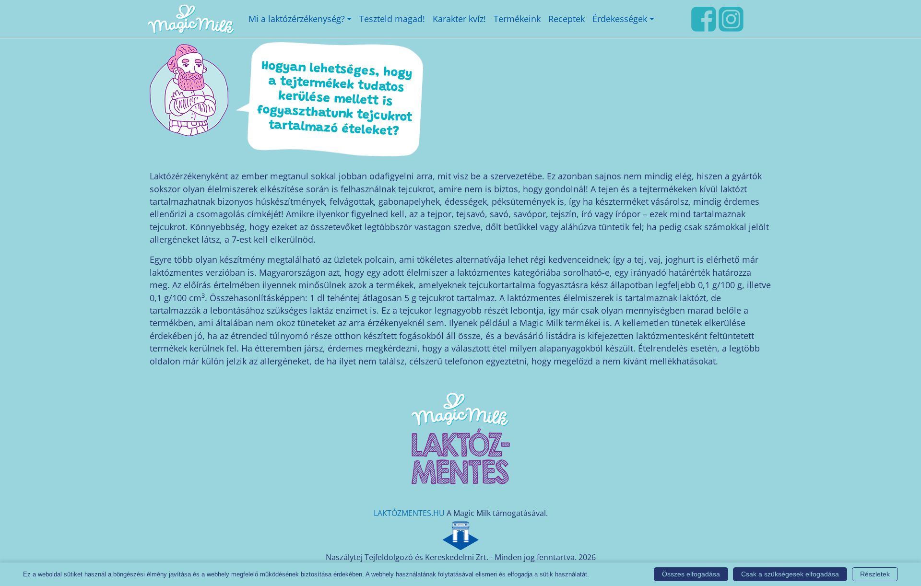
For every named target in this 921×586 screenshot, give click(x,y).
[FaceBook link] (703, 17)
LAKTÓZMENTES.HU (409, 513)
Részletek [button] (875, 574)
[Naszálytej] (460, 534)
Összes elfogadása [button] (691, 574)
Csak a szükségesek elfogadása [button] (790, 574)
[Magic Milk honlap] (190, 19)
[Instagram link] (731, 17)
